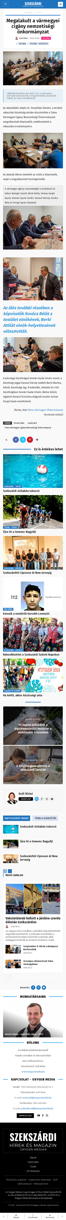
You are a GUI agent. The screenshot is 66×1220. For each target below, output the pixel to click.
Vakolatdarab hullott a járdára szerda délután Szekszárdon (33, 920)
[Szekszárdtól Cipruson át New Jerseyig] (33, 553)
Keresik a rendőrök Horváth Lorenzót (26, 613)
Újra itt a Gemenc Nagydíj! (19, 532)
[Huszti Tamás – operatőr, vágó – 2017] (33, 1019)
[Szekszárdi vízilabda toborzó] (33, 471)
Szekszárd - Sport (12, 486)
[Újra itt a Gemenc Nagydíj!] (33, 512)
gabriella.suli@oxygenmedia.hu (37, 1108)
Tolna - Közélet (39, 43)
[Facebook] (16, 440)
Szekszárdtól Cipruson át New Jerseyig (27, 572)
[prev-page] (5, 871)
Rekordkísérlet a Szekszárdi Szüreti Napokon (31, 654)
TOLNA (38, 12)
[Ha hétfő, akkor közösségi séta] (33, 675)
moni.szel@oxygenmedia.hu (36, 1097)
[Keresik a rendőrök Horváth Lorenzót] (33, 594)
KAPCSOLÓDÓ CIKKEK (17, 818)
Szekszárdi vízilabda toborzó (21, 491)
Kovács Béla (19, 423)
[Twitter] (23, 440)
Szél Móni (26, 793)
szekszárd (32, 423)
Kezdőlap (28, 12)
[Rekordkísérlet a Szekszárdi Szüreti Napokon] (33, 634)
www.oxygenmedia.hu (33, 1071)
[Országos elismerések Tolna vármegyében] (13, 964)
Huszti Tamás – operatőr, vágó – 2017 (24, 1034)
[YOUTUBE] (38, 1115)
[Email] (37, 799)
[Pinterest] (30, 440)
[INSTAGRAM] (47, 1115)
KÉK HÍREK (8, 609)
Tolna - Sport (10, 527)
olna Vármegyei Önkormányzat (46, 409)
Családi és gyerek (12, 691)
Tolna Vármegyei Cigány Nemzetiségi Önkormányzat (27, 427)
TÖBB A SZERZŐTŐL (45, 818)
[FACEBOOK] (42, 1115)
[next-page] (10, 871)
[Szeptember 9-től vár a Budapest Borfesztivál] (13, 949)
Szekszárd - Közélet (13, 568)
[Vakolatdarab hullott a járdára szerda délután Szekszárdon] (33, 899)
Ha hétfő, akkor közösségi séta (22, 695)
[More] (37, 440)
